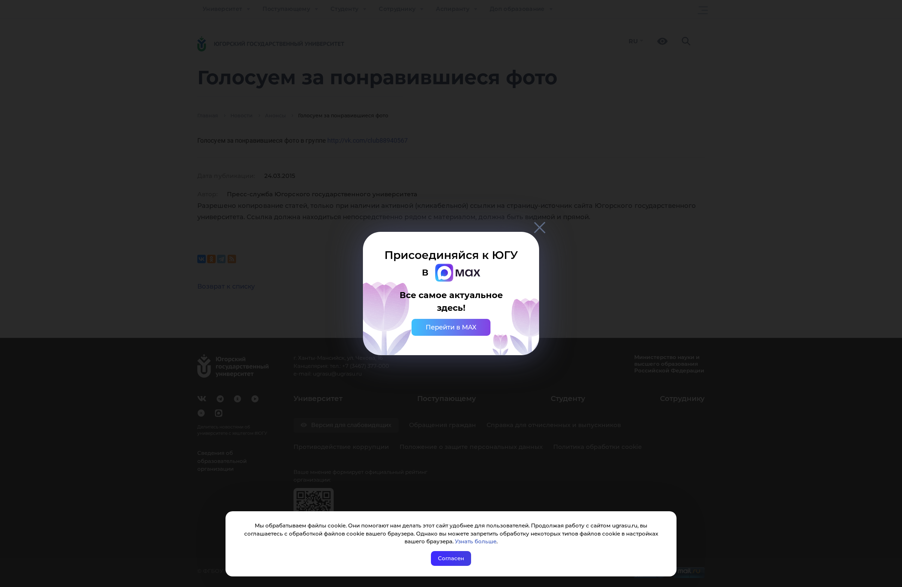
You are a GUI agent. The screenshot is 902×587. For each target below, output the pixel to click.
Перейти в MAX (451, 327)
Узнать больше (475, 541)
